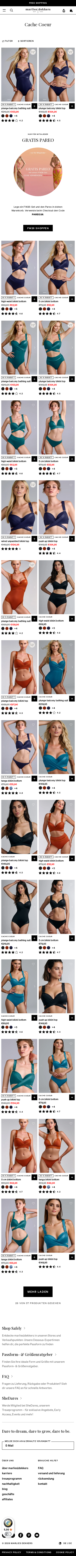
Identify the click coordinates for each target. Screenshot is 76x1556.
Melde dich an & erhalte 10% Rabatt (27, 1441)
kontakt (42, 1483)
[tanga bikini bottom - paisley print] (11, 788)
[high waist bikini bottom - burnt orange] (7, 309)
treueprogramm (12, 1478)
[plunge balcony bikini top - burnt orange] (44, 116)
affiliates (7, 1499)
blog (5, 1489)
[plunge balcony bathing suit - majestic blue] (11, 116)
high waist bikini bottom (13, 301)
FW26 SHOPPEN (38, 228)
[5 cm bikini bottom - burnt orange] (44, 309)
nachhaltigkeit (11, 1483)
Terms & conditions (38, 1552)
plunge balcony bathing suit (16, 108)
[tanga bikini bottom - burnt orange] (7, 788)
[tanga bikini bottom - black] (3, 788)
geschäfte (8, 1494)
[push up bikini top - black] (40, 548)
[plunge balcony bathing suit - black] (3, 116)
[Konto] (64, 11)
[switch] (8, 1534)
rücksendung (46, 1478)
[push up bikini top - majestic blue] (48, 548)
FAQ (40, 1468)
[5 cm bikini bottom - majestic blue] (48, 309)
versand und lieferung (51, 1473)
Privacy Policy (11, 1552)
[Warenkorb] (71, 11)
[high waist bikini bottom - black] (3, 309)
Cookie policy (65, 1552)
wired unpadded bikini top (15, 541)
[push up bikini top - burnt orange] (44, 548)
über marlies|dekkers (15, 1468)
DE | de (67, 1543)
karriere (7, 1473)
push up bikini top (48, 541)
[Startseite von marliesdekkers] (38, 10)
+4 (16, 116)
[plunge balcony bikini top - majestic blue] (48, 116)
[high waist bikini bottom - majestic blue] (11, 309)
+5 (16, 309)
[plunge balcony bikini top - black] (40, 116)
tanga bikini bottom (11, 781)
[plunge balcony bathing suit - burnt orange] (7, 116)
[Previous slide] (3, 74)
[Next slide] (34, 74)
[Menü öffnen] (4, 10)
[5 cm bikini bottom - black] (40, 309)
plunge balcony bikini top (52, 108)
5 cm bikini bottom (48, 301)
